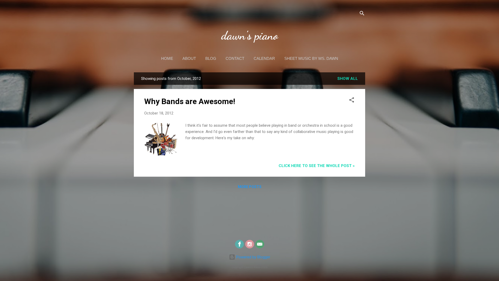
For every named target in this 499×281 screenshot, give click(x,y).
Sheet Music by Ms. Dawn (311, 58)
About (189, 58)
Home (167, 58)
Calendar (264, 58)
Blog (210, 58)
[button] (352, 101)
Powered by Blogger (252, 257)
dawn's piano (249, 36)
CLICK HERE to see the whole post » (317, 165)
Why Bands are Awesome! (189, 101)
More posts (249, 187)
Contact (235, 58)
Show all (347, 78)
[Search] (362, 14)
